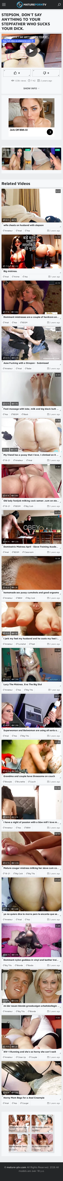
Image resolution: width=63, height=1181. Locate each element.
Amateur (9, 230)
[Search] (59, 4)
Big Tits (29, 690)
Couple (34, 1057)
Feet (33, 644)
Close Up (22, 1057)
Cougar (25, 1103)
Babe (29, 368)
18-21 (7, 460)
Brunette (21, 781)
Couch (33, 781)
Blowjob (8, 781)
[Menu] (4, 4)
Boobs (30, 965)
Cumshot (22, 644)
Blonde (20, 965)
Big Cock (29, 506)
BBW (20, 598)
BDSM (24, 322)
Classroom (28, 552)
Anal (20, 230)
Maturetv (35, 4)
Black (26, 414)
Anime (16, 276)
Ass (28, 230)
